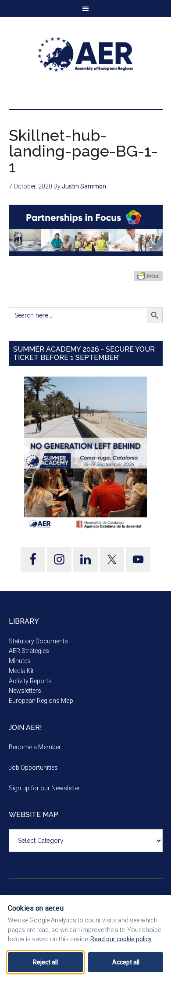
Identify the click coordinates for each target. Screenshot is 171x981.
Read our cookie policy (121, 939)
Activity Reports (30, 680)
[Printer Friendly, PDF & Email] (148, 276)
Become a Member (35, 747)
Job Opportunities (33, 767)
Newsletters (25, 690)
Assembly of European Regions (86, 54)
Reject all (45, 962)
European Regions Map (41, 700)
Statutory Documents (38, 641)
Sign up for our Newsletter (44, 788)
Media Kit (21, 670)
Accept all (125, 962)
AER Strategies (29, 650)
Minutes (20, 660)
